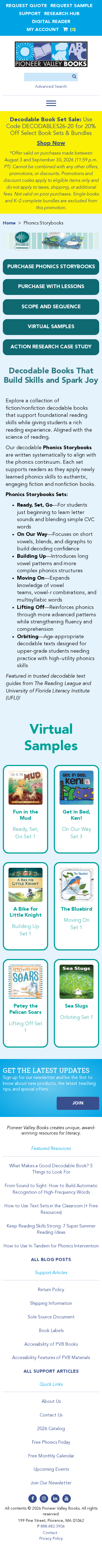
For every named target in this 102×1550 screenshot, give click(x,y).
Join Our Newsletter (51, 1483)
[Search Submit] (74, 77)
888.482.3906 (53, 1526)
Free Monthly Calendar (51, 1456)
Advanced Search (51, 87)
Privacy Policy (51, 1539)
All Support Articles (51, 1371)
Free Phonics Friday (51, 1442)
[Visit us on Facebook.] (32, 1498)
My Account (43, 30)
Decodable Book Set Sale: (45, 120)
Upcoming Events (51, 1469)
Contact (50, 1533)
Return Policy (51, 1290)
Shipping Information (51, 1303)
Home (9, 223)
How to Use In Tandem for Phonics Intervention (51, 1246)
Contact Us (51, 1415)
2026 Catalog (51, 1429)
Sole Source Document (51, 1317)
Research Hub (62, 14)
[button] (51, 103)
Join (78, 1103)
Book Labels (51, 1331)
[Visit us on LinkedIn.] (55, 1498)
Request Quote (26, 6)
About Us (51, 1401)
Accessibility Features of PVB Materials (51, 1358)
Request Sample (71, 6)
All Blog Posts (51, 1260)
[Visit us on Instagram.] (44, 1498)
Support (30, 14)
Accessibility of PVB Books (51, 1344)
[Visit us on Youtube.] (66, 1498)
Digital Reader (51, 22)
